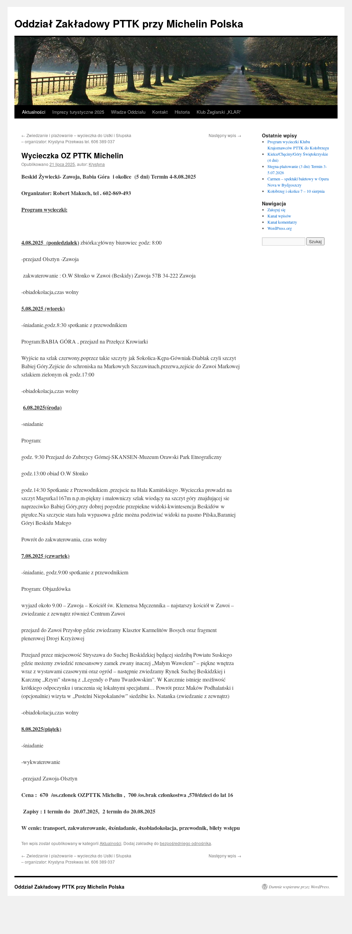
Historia (182, 112)
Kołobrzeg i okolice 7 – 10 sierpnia (295, 191)
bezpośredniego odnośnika (185, 843)
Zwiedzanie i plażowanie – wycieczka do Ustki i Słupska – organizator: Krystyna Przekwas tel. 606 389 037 (76, 138)
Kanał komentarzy (282, 222)
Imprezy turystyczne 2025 (78, 112)
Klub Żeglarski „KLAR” (219, 112)
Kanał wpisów (279, 215)
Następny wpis (225, 135)
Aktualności (33, 112)
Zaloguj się (276, 209)
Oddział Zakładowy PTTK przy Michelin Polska (128, 23)
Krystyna (97, 164)
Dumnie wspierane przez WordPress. (299, 886)
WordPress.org (279, 228)
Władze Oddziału (128, 112)
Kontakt (160, 112)
